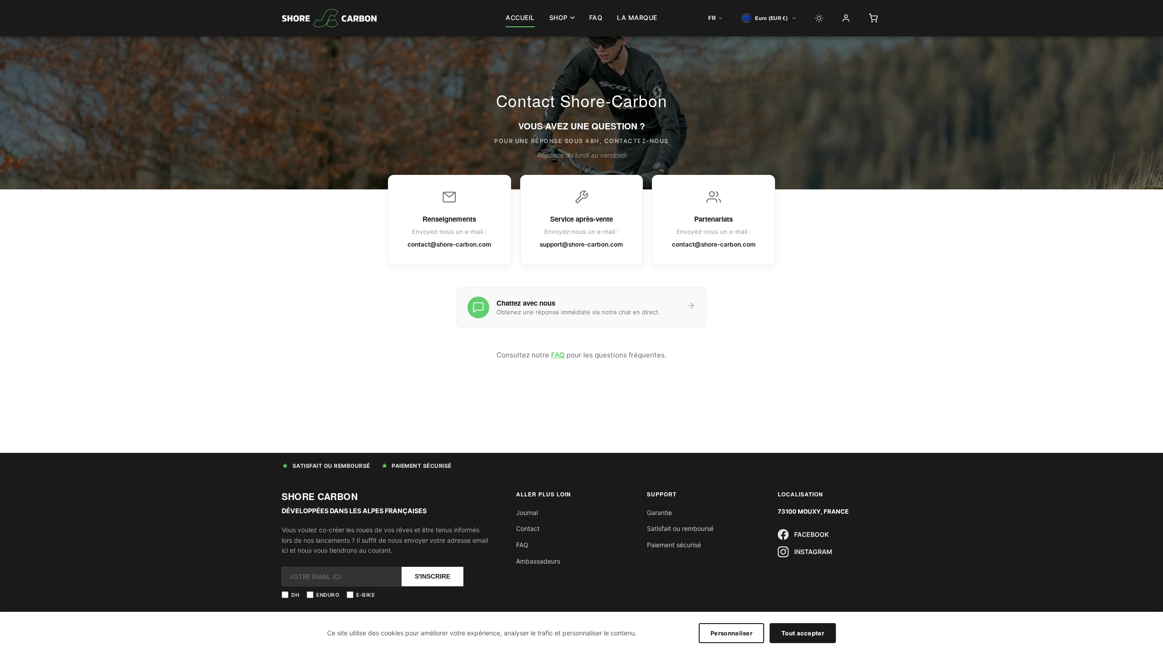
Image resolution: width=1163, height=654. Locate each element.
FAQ (596, 17)
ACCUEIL (520, 17)
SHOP (558, 17)
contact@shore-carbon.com (449, 244)
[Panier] (873, 18)
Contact (528, 528)
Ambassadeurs (538, 561)
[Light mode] (819, 18)
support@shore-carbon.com (581, 244)
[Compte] (846, 18)
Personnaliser (731, 633)
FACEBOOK (811, 534)
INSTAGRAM (813, 551)
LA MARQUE (637, 17)
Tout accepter (802, 633)
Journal (527, 512)
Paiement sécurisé (674, 545)
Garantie (659, 512)
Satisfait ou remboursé (680, 528)
